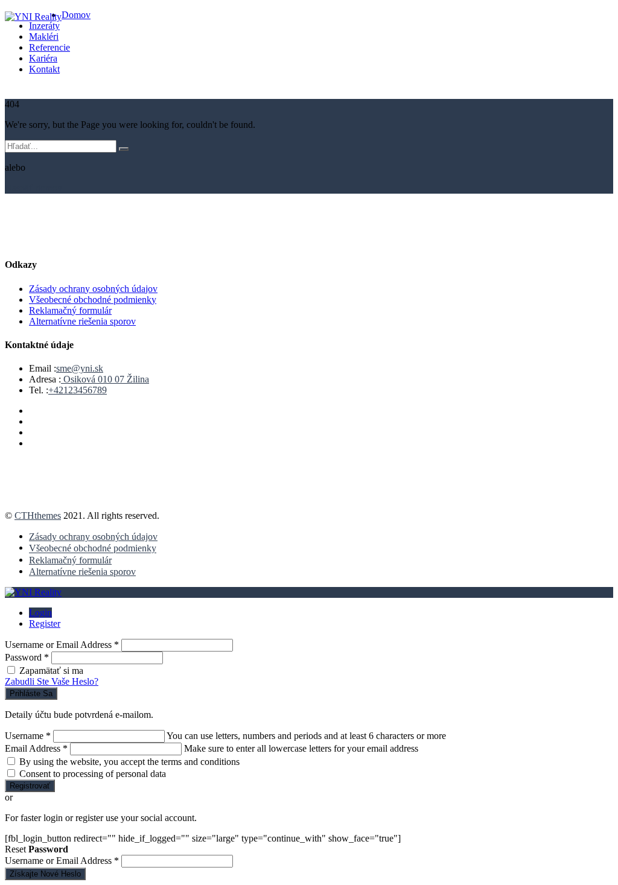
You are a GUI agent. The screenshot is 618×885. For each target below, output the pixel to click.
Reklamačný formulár (70, 310)
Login (40, 612)
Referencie (49, 47)
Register (44, 623)
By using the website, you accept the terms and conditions (129, 762)
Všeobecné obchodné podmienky (92, 299)
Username (28, 736)
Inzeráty (44, 26)
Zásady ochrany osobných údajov (93, 289)
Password (27, 657)
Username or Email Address (62, 644)
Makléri (44, 36)
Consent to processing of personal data (92, 774)
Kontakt (44, 69)
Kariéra (43, 58)
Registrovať (30, 785)
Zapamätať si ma (51, 670)
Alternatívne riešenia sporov (82, 321)
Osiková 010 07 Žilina (105, 379)
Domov (76, 15)
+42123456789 (77, 390)
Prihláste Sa (31, 693)
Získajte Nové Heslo (45, 873)
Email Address (36, 748)
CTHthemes (37, 515)
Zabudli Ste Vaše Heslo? (51, 681)
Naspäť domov (33, 188)
